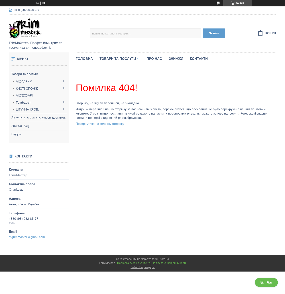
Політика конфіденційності (169, 263)
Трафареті (23, 102)
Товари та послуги (24, 74)
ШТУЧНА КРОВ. (27, 109)
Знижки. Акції (20, 126)
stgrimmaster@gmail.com (27, 237)
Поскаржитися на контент (133, 263)
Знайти (214, 33)
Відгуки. (16, 134)
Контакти (199, 58)
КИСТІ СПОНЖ (27, 88)
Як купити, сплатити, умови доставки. (38, 117)
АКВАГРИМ (24, 81)
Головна (84, 58)
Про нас (154, 58)
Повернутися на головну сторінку (100, 123)
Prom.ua (164, 259)
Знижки (176, 58)
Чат (270, 282)
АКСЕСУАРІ (24, 95)
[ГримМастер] (48, 28)
